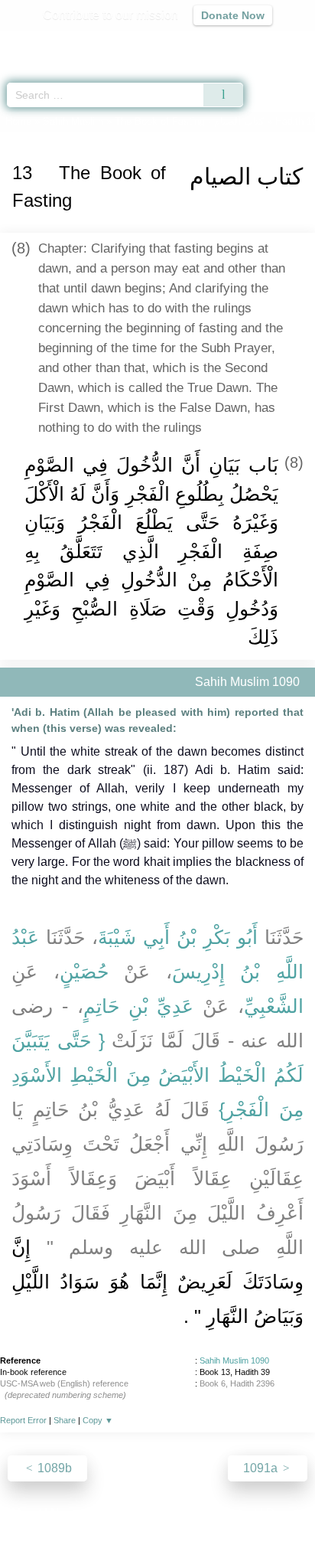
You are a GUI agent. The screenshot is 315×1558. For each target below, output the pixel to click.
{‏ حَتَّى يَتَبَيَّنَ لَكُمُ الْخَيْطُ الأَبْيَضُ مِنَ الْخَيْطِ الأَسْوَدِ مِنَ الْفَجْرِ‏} (157, 1075)
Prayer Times (208, 42)
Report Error (23, 1420)
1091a (262, 1468)
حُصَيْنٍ (84, 971)
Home (18, 121)
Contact (236, 1513)
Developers (174, 1513)
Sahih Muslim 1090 (234, 1360)
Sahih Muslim (73, 121)
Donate (286, 1513)
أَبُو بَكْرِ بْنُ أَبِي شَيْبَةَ (178, 937)
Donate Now (233, 15)
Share (65, 1420)
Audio (270, 42)
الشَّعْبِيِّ (274, 1006)
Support (112, 1513)
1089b (53, 1468)
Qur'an (89, 42)
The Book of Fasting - (189, 121)
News (66, 1513)
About (25, 1513)
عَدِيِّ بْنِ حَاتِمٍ (138, 1006)
